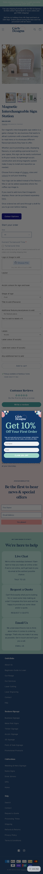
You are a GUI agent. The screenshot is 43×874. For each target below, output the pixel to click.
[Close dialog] (39, 413)
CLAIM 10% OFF (21, 455)
